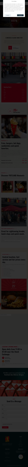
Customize (7, 15)
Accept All (20, 15)
